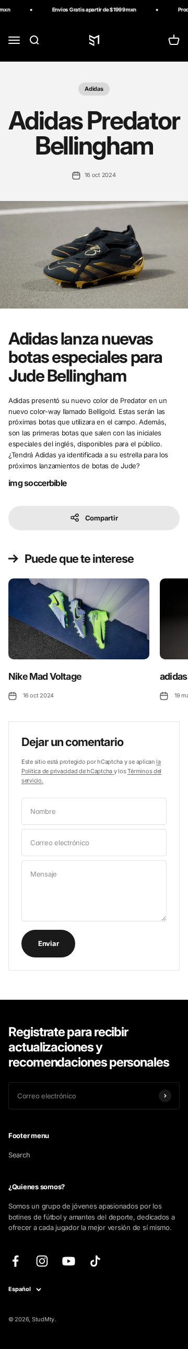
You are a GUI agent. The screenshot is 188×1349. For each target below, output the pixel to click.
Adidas (94, 88)
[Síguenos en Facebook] (15, 1261)
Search (19, 1155)
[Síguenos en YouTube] (69, 1261)
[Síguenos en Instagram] (42, 1261)
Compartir (101, 518)
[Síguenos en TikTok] (95, 1261)
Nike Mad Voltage (44, 676)
